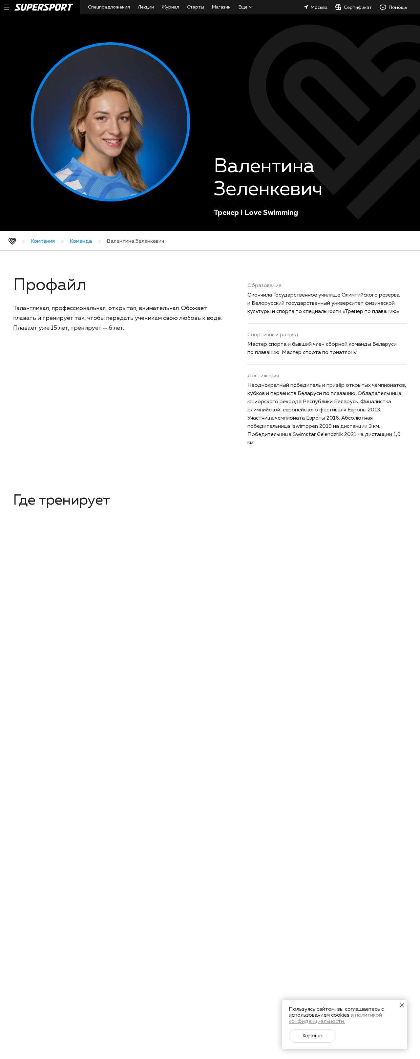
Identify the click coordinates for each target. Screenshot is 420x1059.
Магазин (221, 7)
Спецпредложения (109, 7)
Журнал (170, 7)
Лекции (146, 7)
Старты (195, 7)
